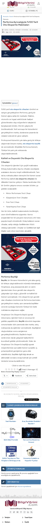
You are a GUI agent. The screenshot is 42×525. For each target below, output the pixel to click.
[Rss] (31, 512)
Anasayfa (5, 16)
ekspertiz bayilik (11, 383)
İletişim (7, 517)
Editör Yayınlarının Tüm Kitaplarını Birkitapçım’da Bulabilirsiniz (10, 460)
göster (14, 103)
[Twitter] (14, 512)
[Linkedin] (28, 512)
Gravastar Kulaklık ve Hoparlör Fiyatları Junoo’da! (31, 460)
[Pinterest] (21, 512)
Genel (11, 16)
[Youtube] (17, 512)
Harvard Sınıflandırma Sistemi (31, 441)
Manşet (18, 30)
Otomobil (25, 30)
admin (17, 32)
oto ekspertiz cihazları (19, 109)
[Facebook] (10, 512)
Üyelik (27, 522)
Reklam (7, 522)
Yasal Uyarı (28, 517)
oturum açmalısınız (24, 486)
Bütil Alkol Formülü (11, 440)
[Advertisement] (21, 79)
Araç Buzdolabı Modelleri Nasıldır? (31, 422)
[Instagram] (24, 512)
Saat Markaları (11, 421)
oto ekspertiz (24, 383)
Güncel (12, 30)
